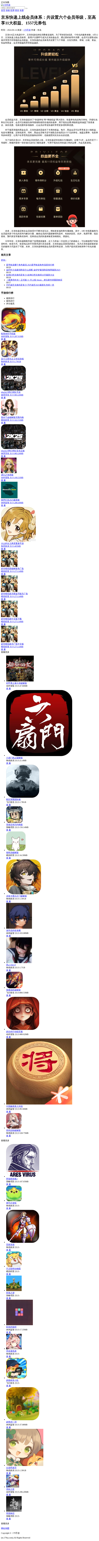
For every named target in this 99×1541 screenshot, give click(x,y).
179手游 (27, 30)
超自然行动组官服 (14, 1032)
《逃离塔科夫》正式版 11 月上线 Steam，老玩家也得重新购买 (34, 280)
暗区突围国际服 (13, 799)
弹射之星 (10, 1489)
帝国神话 (10, 1513)
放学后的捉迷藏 (13, 930)
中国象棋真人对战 (14, 1106)
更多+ (3, 260)
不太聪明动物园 (13, 1269)
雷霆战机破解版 (13, 990)
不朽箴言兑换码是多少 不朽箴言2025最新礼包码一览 (30, 285)
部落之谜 (10, 1293)
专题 (22, 10)
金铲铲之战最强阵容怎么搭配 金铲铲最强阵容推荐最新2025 (33, 270)
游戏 (8, 10)
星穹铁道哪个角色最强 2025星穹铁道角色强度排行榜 (30, 265)
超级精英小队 (12, 1380)
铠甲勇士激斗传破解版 (16, 683)
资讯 (17, 10)
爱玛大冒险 (11, 1203)
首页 (3, 10)
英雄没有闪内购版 (14, 824)
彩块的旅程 (11, 1327)
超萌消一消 (11, 1422)
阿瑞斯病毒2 (12, 1179)
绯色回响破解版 (13, 1130)
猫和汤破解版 (12, 852)
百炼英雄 (10, 1244)
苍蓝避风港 (11, 1351)
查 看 (8, 688)
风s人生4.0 (11, 965)
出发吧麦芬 (11, 1468)
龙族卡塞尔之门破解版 (16, 896)
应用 (12, 10)
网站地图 (5, 1528)
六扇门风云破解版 (14, 758)
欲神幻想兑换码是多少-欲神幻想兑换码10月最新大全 (30, 275)
